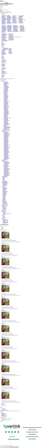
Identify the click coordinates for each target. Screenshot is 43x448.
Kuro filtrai (3, 57)
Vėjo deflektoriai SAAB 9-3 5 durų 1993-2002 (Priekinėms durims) (7, 347)
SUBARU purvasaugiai (6, 173)
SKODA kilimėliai (20, 18)
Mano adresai (3, 414)
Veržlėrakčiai (3, 71)
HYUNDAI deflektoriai (9, 26)
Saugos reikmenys (3, 211)
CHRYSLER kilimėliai (4, 19)
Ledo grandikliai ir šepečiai (5, 222)
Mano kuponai (3, 415)
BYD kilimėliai (5, 84)
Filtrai (2, 215)
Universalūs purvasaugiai (5, 176)
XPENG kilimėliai (6, 122)
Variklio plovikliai (4, 185)
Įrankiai (2, 218)
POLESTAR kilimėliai (6, 111)
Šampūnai (3, 42)
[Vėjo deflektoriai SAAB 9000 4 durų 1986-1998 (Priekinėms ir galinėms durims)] (5, 265)
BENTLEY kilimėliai (6, 124)
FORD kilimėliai (5, 94)
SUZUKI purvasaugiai (11, 38)
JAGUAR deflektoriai (9, 29)
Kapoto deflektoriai (5, 160)
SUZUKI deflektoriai (22, 28)
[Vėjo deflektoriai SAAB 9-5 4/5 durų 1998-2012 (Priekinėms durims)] (5, 305)
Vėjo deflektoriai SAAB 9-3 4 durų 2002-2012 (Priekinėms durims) (7, 280)
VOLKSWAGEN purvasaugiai (12, 39)
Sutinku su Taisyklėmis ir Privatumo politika (5, 445)
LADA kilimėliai (8, 21)
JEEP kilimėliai (8, 20)
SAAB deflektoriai (6, 153)
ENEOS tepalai (3, 50)
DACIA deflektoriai (4, 29)
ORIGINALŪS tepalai (5, 188)
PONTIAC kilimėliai (14, 22)
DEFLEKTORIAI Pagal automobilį (6, 131)
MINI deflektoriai (6, 147)
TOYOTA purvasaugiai (6, 174)
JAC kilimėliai (5, 125)
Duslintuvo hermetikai (5, 183)
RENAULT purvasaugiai (6, 171)
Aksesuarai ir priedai (4, 210)
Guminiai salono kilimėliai (6, 126)
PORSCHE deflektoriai (6, 150)
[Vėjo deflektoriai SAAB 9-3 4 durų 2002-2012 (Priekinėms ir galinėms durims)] (5, 292)
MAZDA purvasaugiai (6, 168)
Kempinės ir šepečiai (5, 181)
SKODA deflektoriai (22, 27)
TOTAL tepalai (4, 196)
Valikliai (2, 43)
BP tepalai (4, 198)
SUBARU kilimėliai (21, 20)
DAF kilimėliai (3, 22)
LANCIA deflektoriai (9, 31)
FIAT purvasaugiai (3, 36)
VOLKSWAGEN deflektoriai (23, 30)
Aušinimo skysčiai (3, 60)
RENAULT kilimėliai (21, 16)
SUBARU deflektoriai (6, 156)
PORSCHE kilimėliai (6, 113)
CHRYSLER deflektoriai (4, 27)
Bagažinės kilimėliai (5, 128)
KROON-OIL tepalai (4, 54)
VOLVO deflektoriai (22, 31)
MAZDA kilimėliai (6, 105)
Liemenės (3, 77)
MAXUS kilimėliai (6, 104)
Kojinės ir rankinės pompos (5, 220)
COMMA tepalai (10, 53)
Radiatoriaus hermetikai (5, 182)
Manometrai (3, 72)
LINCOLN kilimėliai (14, 15)
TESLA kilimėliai (20, 21)
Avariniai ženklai (4, 214)
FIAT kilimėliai (8, 15)
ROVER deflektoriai (22, 25)
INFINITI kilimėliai (9, 18)
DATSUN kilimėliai (6, 91)
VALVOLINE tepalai (4, 53)
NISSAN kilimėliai (14, 19)
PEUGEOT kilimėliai (6, 110)
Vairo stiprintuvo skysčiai (5, 203)
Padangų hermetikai (5, 184)
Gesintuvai (3, 76)
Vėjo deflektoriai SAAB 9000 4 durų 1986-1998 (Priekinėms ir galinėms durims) (9, 267)
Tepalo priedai (4, 200)
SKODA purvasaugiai (11, 36)
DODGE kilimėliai (3, 23)
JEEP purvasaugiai (3, 38)
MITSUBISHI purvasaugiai (7, 169)
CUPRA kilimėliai (3, 20)
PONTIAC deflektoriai (15, 30)
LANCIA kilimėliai (9, 22)
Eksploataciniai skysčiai (4, 201)
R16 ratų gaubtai (3, 65)
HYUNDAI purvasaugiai (4, 37)
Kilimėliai (2, 81)
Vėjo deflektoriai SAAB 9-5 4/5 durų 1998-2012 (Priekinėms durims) (8, 307)
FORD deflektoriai (9, 25)
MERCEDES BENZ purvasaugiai (5, 40)
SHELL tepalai (10, 48)
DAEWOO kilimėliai (4, 21)
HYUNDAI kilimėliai (9, 16)
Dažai (2, 45)
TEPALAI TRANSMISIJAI (6, 48)
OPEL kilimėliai (14, 20)
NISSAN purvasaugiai (11, 34)
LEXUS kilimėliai (9, 23)
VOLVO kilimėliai (6, 121)
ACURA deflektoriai (4, 25)
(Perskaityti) (11, 445)
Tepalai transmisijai (5, 187)
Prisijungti (1, 0)
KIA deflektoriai (9, 30)
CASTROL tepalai (5, 189)
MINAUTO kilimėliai (6, 107)
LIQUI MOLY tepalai (4, 52)
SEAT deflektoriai (21, 26)
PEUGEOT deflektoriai (15, 29)
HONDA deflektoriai (6, 139)
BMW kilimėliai (5, 85)
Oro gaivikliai (4, 177)
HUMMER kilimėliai (9, 17)
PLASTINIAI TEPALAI (5, 49)
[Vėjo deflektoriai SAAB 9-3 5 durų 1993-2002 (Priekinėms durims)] (5, 345)
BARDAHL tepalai (5, 192)
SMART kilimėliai (6, 117)
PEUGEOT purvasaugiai (11, 35)
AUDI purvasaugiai (4, 33)
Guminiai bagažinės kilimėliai (7, 129)
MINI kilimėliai (13, 18)
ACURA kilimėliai (3, 15)
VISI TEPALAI (3, 47)
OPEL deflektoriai (15, 28)
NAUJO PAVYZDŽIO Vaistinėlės (7, 213)
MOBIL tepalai (4, 190)
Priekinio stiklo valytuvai (5, 205)
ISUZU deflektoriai (9, 27)
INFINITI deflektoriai (9, 28)
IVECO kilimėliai (8, 19)
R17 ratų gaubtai (4, 209)
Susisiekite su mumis (4, 408)
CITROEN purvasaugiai (6, 163)
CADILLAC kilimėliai (4, 18)
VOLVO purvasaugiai (6, 175)
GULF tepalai (3, 51)
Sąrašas (2, 228)
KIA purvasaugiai (6, 167)
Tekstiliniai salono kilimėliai (7, 127)
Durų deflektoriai (4, 159)
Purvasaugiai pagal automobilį (6, 161)
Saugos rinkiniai (4, 212)
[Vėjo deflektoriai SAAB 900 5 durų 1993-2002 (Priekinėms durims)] (5, 332)
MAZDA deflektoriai (6, 146)
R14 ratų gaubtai (4, 207)
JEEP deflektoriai (5, 143)
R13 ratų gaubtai (3, 63)
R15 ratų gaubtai (4, 208)
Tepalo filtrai (3, 56)
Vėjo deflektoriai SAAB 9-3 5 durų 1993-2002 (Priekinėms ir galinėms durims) (8, 374)
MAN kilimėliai (14, 16)
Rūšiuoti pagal (1, 229)
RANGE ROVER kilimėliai (21, 15)
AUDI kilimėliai (3, 16)
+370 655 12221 (5, 1)
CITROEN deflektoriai (4, 28)
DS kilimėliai (5, 92)
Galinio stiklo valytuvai (4, 68)
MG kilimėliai (13, 17)
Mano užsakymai (3, 413)
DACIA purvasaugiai (6, 164)
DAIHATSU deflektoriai (4, 30)
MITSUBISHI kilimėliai (6, 108)
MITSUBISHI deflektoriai (15, 27)
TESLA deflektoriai (22, 29)
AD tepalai (10, 51)
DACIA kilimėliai (6, 89)
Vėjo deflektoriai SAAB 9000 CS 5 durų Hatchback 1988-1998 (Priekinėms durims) (9, 240)
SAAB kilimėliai (20, 17)
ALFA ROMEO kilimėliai (6, 83)
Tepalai (2, 186)
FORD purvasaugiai (6, 165)
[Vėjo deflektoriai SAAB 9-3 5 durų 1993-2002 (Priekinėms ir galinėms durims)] (5, 372)
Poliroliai (4, 178)
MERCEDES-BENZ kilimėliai (7, 123)
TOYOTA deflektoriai (6, 157)
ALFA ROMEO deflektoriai (4, 26)
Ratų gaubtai (3, 206)
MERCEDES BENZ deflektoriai (16, 26)
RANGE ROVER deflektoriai (16, 31)
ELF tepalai (10, 49)
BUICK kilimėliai (3, 17)
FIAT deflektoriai (3, 31)
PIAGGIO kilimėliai (14, 21)
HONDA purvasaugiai (6, 166)
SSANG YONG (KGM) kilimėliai (22, 19)
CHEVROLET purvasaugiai (4, 34)
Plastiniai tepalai (10, 52)
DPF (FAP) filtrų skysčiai (4, 61)
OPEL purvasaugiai (6, 170)
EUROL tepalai (10, 50)
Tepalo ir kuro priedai (4, 199)
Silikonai (2, 44)
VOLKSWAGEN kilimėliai (21, 22)
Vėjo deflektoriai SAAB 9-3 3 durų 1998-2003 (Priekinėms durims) (7, 387)
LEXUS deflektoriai (15, 25)
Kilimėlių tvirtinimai (5, 130)
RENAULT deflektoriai (6, 151)
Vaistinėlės (3, 75)
